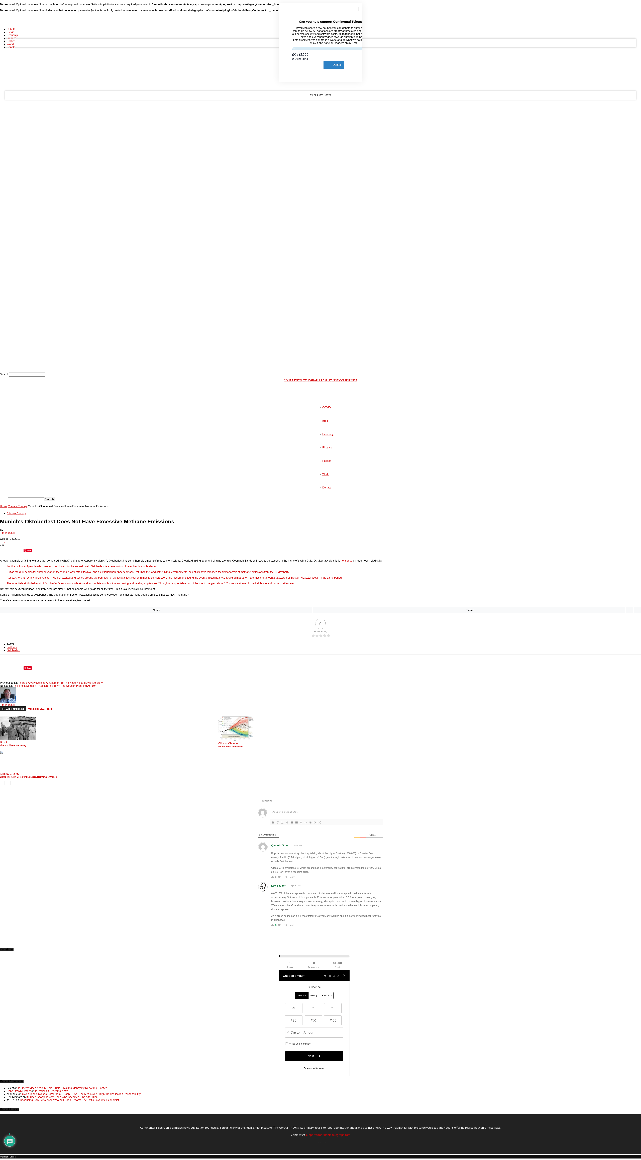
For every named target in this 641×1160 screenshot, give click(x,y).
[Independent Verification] (236, 740)
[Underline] (282, 822)
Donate (11, 47)
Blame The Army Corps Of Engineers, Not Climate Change (28, 777)
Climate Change (17, 506)
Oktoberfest (13, 650)
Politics (11, 41)
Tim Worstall (7, 532)
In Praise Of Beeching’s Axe (51, 1091)
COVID (11, 29)
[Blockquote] (301, 822)
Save (29, 550)
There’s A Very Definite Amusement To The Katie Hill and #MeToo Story (60, 682)
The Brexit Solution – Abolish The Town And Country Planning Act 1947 (55, 685)
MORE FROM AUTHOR (40, 709)
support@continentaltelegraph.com (327, 1135)
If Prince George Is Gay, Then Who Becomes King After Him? (62, 1097)
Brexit (10, 32)
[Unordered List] (296, 822)
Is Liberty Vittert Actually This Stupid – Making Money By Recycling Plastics (62, 1088)
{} (315, 822)
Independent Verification (230, 746)
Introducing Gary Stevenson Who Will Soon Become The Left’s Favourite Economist (69, 1100)
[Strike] (287, 822)
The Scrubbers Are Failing (13, 745)
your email (49, 81)
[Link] (310, 822)
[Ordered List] (291, 822)
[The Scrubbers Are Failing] (18, 738)
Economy (12, 35)
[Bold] (273, 822)
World (10, 44)
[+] (319, 822)
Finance (11, 38)
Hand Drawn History (19, 1091)
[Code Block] (305, 822)
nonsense (346, 560)
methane (12, 647)
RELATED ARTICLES (13, 709)
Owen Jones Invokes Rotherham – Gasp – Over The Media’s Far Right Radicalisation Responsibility (81, 1094)
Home (3, 506)
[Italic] (277, 822)
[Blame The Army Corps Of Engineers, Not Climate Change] (18, 770)
